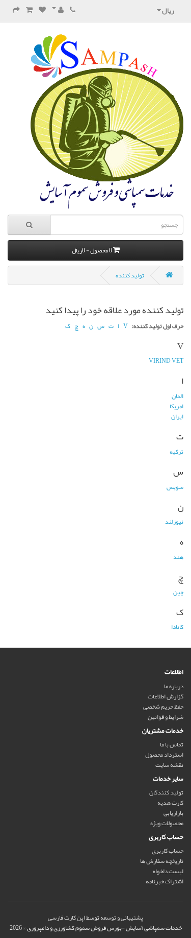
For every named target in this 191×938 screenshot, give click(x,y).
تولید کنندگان (166, 792)
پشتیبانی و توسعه (121, 917)
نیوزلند (174, 521)
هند (178, 557)
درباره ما (173, 686)
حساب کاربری (167, 851)
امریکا (176, 406)
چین (178, 592)
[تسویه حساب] (16, 10)
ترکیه (176, 451)
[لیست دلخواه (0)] (42, 10)
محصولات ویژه (166, 823)
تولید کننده (130, 275)
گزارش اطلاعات (165, 696)
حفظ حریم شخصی (163, 706)
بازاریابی (173, 813)
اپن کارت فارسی (66, 917)
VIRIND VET (166, 361)
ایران (177, 416)
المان (177, 396)
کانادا (177, 627)
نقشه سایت (169, 765)
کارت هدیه (170, 802)
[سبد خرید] (29, 10)
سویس (175, 487)
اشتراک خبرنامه (164, 881)
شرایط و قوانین (165, 717)
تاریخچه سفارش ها (161, 861)
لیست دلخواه (168, 871)
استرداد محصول (164, 754)
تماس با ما (171, 744)
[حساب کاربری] (58, 10)
